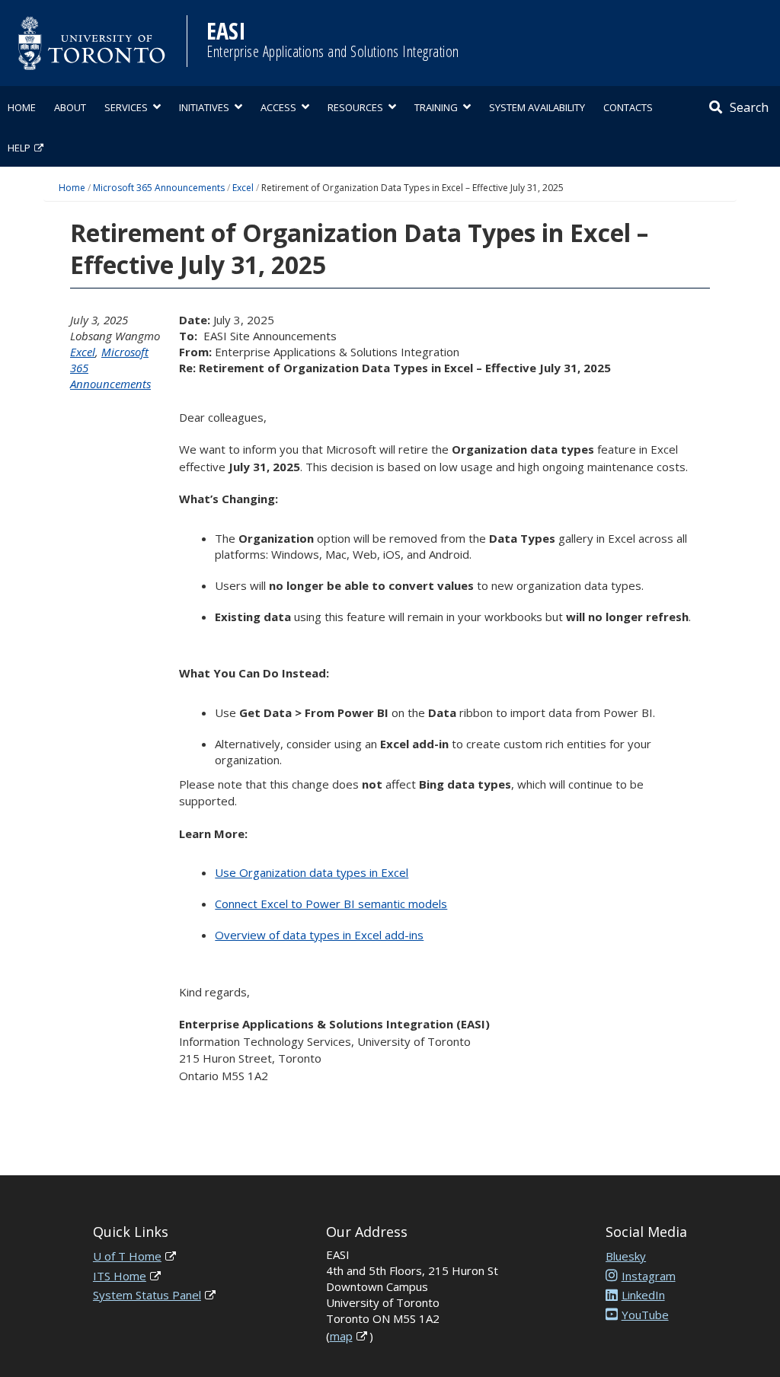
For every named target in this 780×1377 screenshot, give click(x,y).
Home (22, 107)
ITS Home (119, 1275)
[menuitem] (21, 106)
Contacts (628, 107)
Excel (243, 187)
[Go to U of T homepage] (91, 43)
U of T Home (127, 1256)
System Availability (537, 107)
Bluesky (626, 1256)
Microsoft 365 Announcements (159, 187)
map (341, 1336)
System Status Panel (147, 1294)
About (70, 107)
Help (19, 148)
